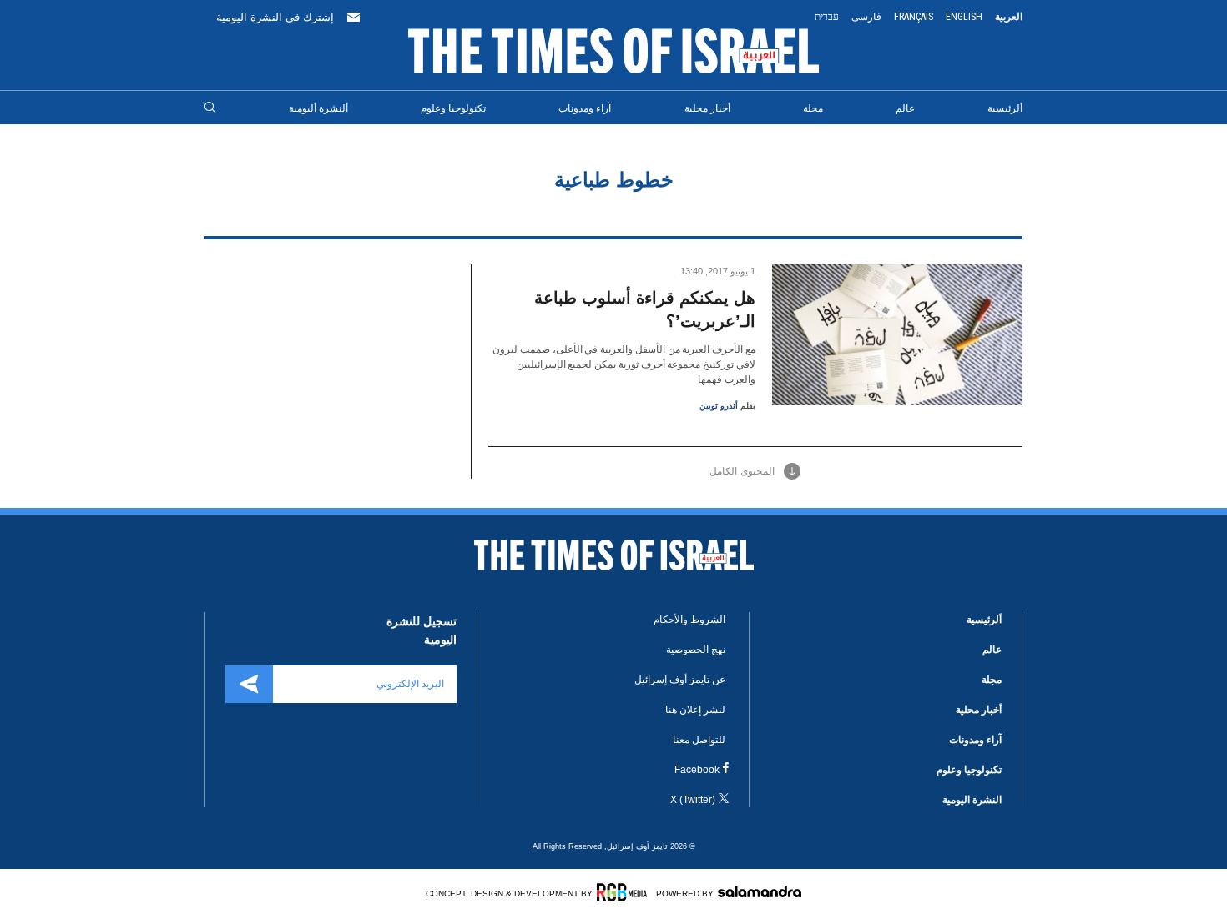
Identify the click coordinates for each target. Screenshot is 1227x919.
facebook (697, 770)
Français (913, 17)
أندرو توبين (718, 405)
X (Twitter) (692, 800)
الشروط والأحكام (689, 619)
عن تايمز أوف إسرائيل (679, 679)
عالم (905, 108)
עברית (827, 17)
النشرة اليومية (972, 800)
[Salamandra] (759, 891)
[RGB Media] (625, 892)
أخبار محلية (707, 108)
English (964, 17)
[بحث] (210, 108)
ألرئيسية (1004, 108)
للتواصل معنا (699, 740)
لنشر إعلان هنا (695, 710)
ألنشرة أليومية (318, 108)
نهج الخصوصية (695, 649)
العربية (1008, 17)
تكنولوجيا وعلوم (453, 108)
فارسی (866, 17)
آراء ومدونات (584, 108)
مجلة (813, 108)
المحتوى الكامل (742, 471)
